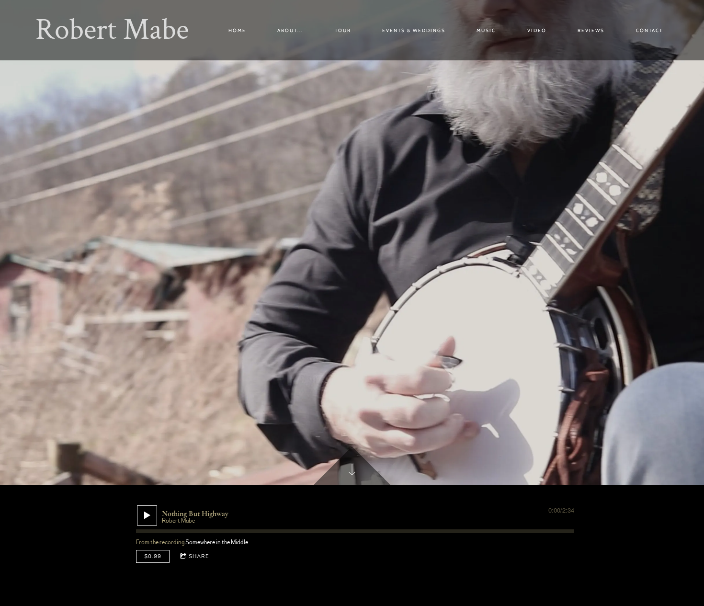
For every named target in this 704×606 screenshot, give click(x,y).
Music (486, 30)
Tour (343, 30)
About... (290, 30)
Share (199, 556)
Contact (649, 30)
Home (237, 30)
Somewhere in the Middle (216, 542)
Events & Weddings (413, 30)
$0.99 (152, 556)
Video (536, 30)
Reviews (591, 30)
